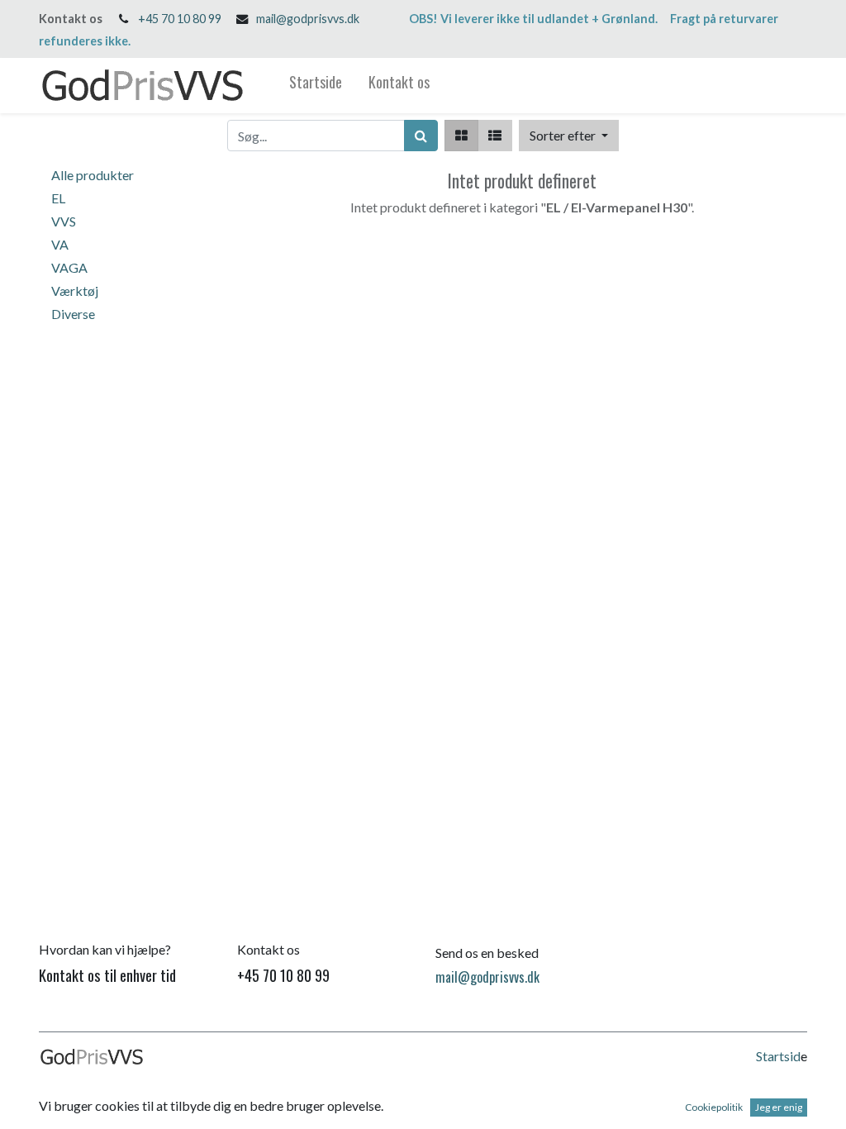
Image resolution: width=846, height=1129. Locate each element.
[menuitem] (315, 85)
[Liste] (495, 135)
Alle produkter (92, 175)
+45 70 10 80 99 (179, 19)
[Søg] (421, 135)
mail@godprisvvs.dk (307, 19)
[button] (569, 135)
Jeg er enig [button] (778, 1107)
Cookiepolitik (714, 1107)
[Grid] (461, 135)
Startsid (778, 1056)
